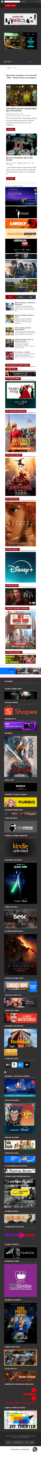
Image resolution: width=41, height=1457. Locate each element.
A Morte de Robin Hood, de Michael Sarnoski (24, 340)
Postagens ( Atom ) (17, 186)
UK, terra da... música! (22, 352)
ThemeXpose (25, 1437)
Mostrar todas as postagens (24, 78)
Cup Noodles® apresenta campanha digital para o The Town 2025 (21, 110)
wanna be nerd (24, 1436)
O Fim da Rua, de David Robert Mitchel (23, 328)
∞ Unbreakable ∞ (18, 1442)
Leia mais (10, 129)
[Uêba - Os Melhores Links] (10, 1055)
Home (9, 68)
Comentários (27, 115)
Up (27, 1442)
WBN (32, 1442)
